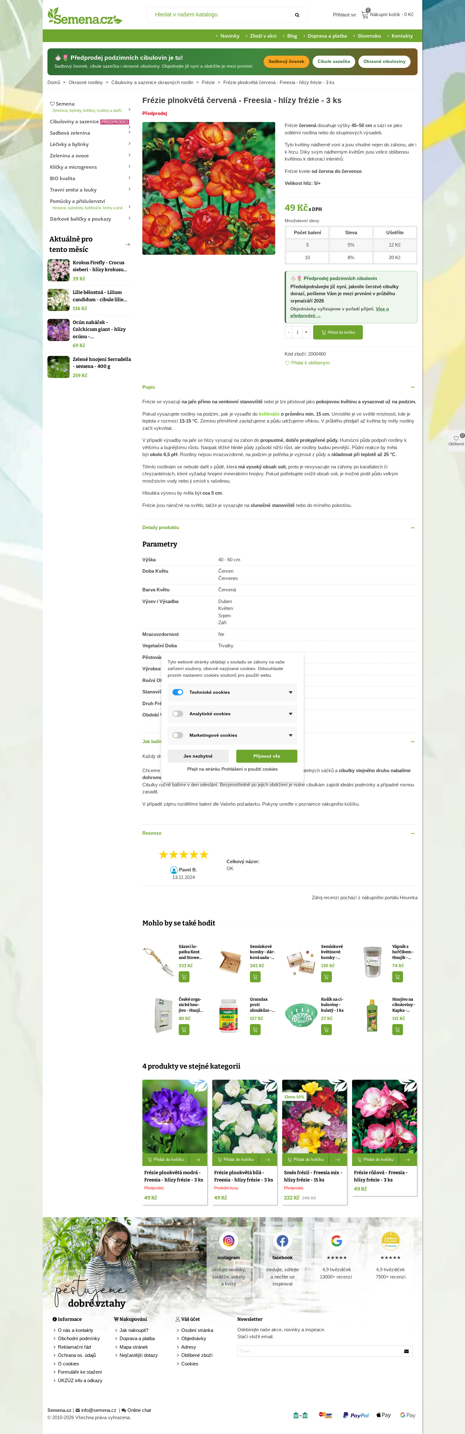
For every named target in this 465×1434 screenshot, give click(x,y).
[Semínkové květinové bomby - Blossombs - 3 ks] (301, 962)
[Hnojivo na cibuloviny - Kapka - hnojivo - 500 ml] (372, 1015)
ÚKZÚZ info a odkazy (80, 1380)
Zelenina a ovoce (69, 155)
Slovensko (369, 36)
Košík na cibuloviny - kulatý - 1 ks (332, 1005)
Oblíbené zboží (197, 1355)
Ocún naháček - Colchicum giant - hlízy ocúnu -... (99, 329)
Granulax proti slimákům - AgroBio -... (261, 1005)
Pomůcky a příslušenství (86, 204)
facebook (282, 1257)
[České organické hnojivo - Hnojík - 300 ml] (159, 1015)
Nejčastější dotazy (139, 1355)
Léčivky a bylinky (69, 144)
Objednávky (193, 1338)
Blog (292, 36)
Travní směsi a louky (73, 189)
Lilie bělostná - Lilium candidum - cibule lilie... (100, 296)
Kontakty (402, 36)
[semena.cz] (85, 14)
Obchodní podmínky (79, 1338)
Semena (87, 107)
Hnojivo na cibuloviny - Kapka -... (403, 1005)
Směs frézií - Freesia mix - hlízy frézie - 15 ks (313, 1176)
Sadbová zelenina (70, 133)
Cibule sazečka (334, 61)
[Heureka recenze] (390, 1240)
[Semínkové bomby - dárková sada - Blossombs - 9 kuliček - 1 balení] (230, 962)
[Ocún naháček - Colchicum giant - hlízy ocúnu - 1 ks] (58, 330)
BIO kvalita (62, 178)
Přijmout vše (266, 756)
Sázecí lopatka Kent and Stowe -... (189, 952)
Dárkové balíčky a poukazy (80, 219)
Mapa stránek (134, 1347)
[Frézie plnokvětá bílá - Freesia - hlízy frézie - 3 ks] (244, 1116)
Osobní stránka (197, 1330)
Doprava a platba (327, 36)
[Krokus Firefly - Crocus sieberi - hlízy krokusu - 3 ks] (58, 270)
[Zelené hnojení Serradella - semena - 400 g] (58, 367)
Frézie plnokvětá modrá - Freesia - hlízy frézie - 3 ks (173, 1176)
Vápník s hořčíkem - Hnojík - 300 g (403, 952)
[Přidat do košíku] (184, 976)
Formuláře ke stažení (80, 1372)
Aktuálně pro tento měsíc (71, 244)
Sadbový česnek (286, 61)
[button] (117, 244)
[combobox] (217, 14)
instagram (229, 1257)
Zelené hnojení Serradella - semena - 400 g (102, 363)
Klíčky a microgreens (73, 167)
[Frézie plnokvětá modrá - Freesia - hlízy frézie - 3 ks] (174, 1116)
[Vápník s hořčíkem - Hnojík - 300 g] (372, 962)
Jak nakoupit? (134, 1330)
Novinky (229, 36)
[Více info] (198, 1159)
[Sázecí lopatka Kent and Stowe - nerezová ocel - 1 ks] (159, 962)
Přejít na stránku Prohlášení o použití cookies (232, 769)
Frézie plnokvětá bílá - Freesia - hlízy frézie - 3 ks (243, 1176)
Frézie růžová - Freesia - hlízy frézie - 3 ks (381, 1176)
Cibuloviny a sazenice (89, 121)
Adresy (188, 1347)
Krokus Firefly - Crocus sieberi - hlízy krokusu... (100, 266)
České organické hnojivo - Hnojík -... (190, 1005)
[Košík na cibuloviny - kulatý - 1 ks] (301, 1015)
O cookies (68, 1363)
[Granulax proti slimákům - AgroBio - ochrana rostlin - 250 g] (230, 1015)
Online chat (139, 1410)
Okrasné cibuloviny (384, 61)
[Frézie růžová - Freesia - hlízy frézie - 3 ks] (384, 1116)
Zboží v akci (263, 36)
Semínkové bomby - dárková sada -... (262, 952)
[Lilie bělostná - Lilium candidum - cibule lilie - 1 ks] (58, 300)
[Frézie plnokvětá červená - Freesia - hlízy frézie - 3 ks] (208, 188)
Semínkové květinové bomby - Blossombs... (333, 952)
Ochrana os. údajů (77, 1355)
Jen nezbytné (198, 756)
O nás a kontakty (75, 1330)
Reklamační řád (74, 1347)
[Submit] (297, 14)
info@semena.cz (99, 1410)
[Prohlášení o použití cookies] (178, 1364)
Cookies (189, 1363)
